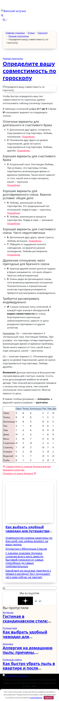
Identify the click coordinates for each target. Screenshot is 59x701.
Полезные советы (12, 659)
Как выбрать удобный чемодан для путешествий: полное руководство (29, 531)
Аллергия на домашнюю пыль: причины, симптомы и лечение (28, 652)
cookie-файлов (36, 697)
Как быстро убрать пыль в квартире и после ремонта (29, 668)
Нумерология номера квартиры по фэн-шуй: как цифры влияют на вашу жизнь (28, 541)
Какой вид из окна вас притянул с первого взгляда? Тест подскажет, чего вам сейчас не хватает (28, 574)
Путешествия (10, 628)
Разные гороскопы (13, 58)
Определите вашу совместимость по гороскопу (29, 71)
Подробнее (28, 136)
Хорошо (48, 697)
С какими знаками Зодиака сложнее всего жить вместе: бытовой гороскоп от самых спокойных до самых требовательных (24, 559)
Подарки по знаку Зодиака (18, 473)
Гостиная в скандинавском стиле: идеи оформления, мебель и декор (25, 623)
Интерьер (8, 612)
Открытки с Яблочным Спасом (26, 549)
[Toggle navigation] (2, 7)
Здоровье (8, 643)
